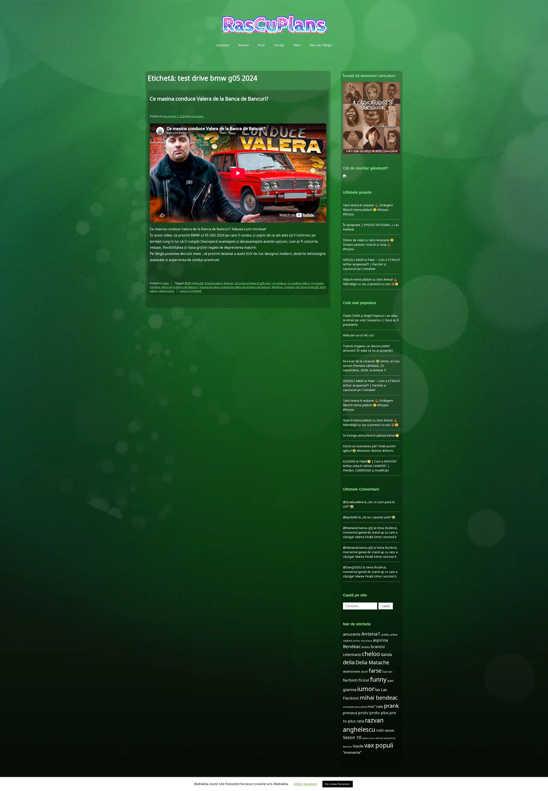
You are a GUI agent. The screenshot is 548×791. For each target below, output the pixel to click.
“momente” (352, 752)
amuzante (351, 634)
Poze (261, 45)
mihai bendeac (379, 697)
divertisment (351, 671)
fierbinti (350, 680)
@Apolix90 (350, 517)
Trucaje (279, 45)
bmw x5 (228, 283)
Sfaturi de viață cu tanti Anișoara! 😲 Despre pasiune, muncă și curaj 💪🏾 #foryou (368, 244)
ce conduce (279, 283)
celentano (352, 654)
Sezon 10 (352, 737)
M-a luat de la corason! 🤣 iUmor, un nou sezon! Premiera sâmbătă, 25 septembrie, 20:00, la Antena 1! (371, 365)
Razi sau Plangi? (321, 45)
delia (349, 662)
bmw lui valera (213, 283)
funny (378, 679)
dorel (364, 672)
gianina (349, 689)
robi (380, 730)
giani (390, 680)
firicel (364, 680)
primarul (350, 712)
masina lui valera (210, 287)
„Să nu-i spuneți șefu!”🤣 (378, 517)
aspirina (380, 640)
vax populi (378, 745)
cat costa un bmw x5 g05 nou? (252, 283)
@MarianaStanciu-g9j (358, 528)
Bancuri (243, 45)
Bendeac (352, 646)
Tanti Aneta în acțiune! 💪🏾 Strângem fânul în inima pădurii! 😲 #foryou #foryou (368, 209)
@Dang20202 (352, 567)
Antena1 (370, 633)
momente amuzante (355, 706)
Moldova (277, 287)
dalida (386, 654)
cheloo (371, 654)
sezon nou (368, 738)
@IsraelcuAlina (353, 502)
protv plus (379, 712)
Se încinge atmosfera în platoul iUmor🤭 (371, 435)
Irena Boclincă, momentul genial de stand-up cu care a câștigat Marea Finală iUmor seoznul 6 (370, 532)
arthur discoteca (362, 640)
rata (360, 721)
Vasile (358, 746)
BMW (188, 283)
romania (289, 287)
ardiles (385, 634)
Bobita (366, 647)
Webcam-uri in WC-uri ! (358, 335)
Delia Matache (372, 662)
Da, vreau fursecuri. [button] (337, 784)
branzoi (378, 646)
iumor (365, 688)
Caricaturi (222, 45)
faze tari (387, 671)
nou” (371, 706)
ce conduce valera (298, 283)
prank (391, 705)
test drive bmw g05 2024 (310, 287)
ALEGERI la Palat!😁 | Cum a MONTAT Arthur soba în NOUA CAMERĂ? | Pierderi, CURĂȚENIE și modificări (370, 465)
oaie (379, 706)
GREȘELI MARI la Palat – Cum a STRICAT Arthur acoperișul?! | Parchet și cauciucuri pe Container (371, 264)
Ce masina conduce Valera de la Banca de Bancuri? (209, 98)
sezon (389, 730)
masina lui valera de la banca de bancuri (245, 287)
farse (375, 670)
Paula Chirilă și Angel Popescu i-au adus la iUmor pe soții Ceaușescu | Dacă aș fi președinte (371, 320)
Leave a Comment (190, 291)
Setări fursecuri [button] (305, 784)
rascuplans (197, 116)
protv (363, 712)
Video (297, 45)
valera (153, 291)
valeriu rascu (166, 291)
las (377, 689)
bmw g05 (198, 283)
